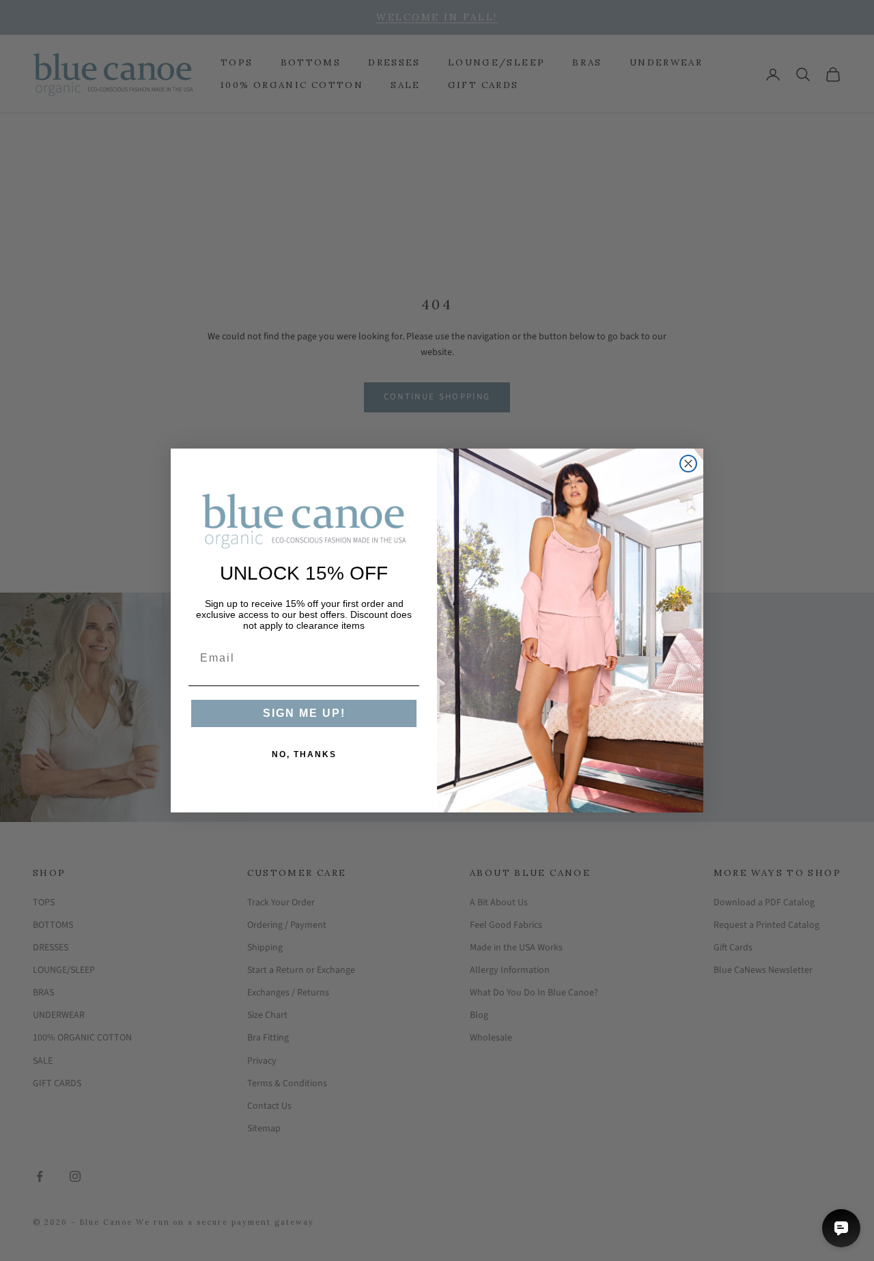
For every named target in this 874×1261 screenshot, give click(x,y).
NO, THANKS (304, 754)
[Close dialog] (688, 463)
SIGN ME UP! (304, 713)
